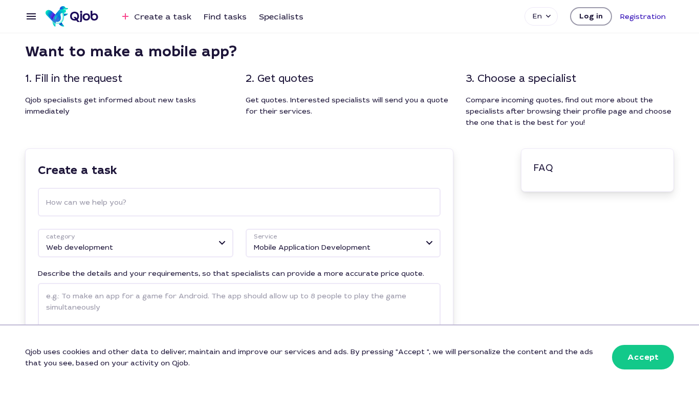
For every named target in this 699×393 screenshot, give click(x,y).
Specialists (281, 16)
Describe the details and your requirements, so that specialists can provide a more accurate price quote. (231, 273)
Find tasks (225, 16)
